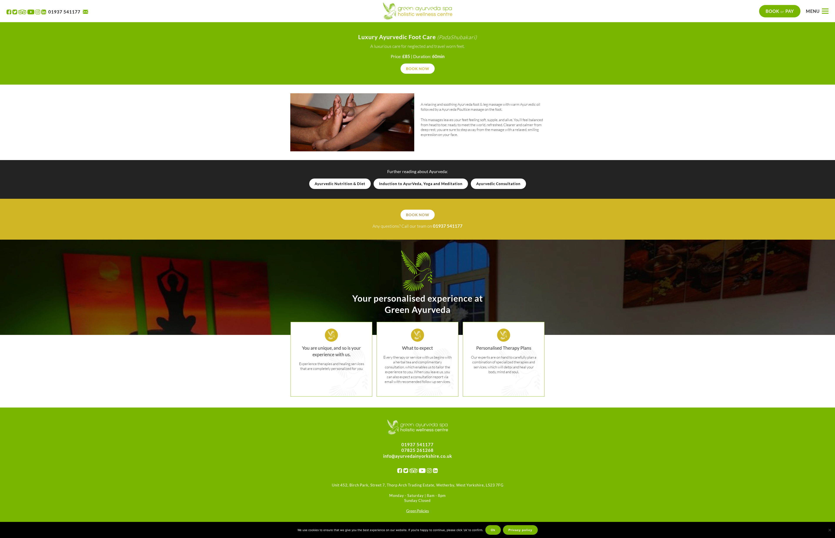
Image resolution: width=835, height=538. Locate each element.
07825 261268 (417, 450)
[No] (829, 530)
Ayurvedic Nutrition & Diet (340, 183)
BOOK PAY (780, 11)
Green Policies (417, 511)
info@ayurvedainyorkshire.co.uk (417, 456)
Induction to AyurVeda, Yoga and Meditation (421, 183)
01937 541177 (64, 11)
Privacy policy (520, 530)
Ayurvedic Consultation (498, 183)
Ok (493, 530)
